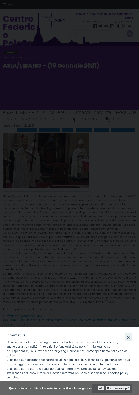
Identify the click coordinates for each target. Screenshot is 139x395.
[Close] (128, 337)
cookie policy (119, 373)
